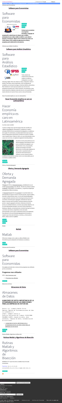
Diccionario (5, 3)
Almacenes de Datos (18, 287)
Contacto (12, 398)
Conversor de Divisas (5, 391)
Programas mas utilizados (12, 278)
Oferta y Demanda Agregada (18, 168)
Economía (9, 129)
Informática (24, 25)
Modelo (5, 185)
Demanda (6, 193)
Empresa (4, 331)
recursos (22, 142)
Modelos (4, 223)
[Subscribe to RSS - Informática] (2, 374)
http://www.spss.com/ (11, 275)
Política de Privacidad (38, 400)
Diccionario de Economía (6, 385)
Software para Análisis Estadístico (18, 49)
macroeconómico (10, 186)
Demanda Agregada (17, 185)
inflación (5, 188)
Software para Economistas (19, 8)
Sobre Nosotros (3, 398)
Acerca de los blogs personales (19, 3)
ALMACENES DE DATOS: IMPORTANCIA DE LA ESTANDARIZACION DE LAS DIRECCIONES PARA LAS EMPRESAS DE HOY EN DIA (17, 325)
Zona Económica (7, 2)
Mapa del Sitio (3, 388)
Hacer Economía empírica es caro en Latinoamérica (18, 100)
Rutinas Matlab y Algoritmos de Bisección (18, 337)
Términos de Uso (26, 400)
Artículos (10, 3)
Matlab (18, 229)
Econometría (24, 23)
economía (18, 193)
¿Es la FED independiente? (33, 3)
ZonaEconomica (3, 381)
